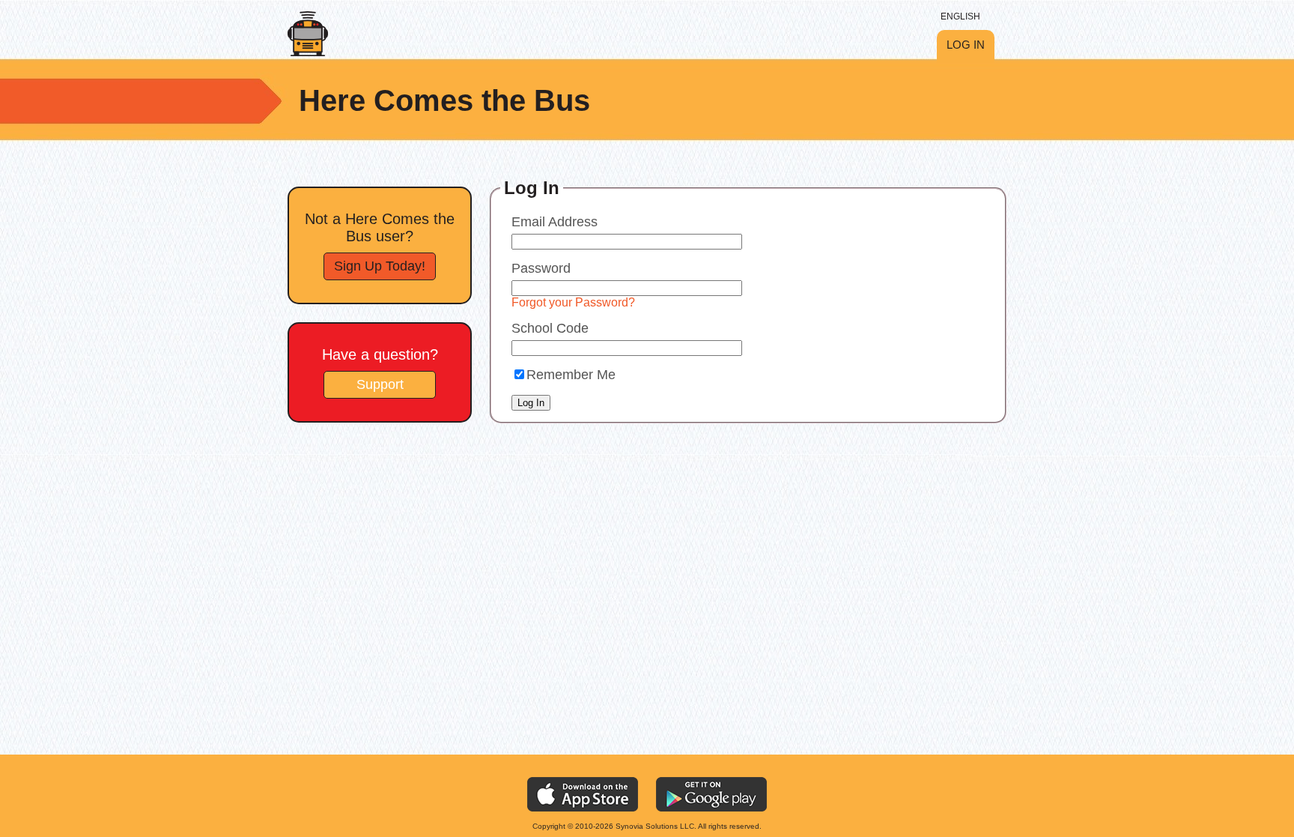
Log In (966, 44)
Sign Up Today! (379, 266)
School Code (550, 328)
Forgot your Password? (573, 302)
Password (541, 268)
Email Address (554, 221)
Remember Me (571, 374)
